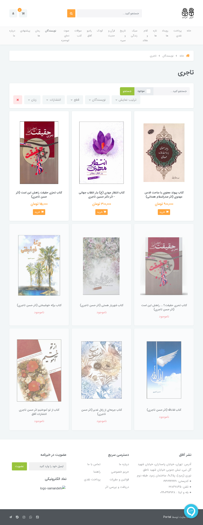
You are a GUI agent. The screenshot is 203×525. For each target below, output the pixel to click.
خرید (162, 212)
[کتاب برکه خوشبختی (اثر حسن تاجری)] (39, 265)
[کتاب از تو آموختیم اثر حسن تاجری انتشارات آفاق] (39, 369)
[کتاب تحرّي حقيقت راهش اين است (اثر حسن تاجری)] (39, 152)
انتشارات (55, 99)
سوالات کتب (78, 33)
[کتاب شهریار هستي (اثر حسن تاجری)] (101, 265)
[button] (23, 13)
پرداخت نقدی (177, 33)
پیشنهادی (25, 31)
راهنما (97, 471)
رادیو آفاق (89, 33)
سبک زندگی (134, 33)
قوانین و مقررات (119, 479)
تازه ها (155, 33)
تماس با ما (94, 464)
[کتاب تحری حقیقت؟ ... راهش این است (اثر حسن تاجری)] (164, 265)
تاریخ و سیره (123, 36)
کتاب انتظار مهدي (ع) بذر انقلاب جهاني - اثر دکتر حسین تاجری (101, 194)
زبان (33, 99)
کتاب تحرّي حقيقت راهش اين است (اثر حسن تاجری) (39, 194)
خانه (189, 31)
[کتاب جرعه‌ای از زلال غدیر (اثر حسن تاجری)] (101, 369)
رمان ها (37, 33)
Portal (167, 517)
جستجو (127, 91)
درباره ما (12, 33)
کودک (100, 31)
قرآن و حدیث (111, 33)
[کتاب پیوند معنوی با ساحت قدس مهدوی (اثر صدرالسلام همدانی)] (164, 152)
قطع (76, 99)
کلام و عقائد (145, 36)
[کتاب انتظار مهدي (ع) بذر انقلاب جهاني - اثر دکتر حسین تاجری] (101, 152)
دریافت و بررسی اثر (117, 487)
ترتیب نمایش (127, 99)
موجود (141, 91)
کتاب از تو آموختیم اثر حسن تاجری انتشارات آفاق (39, 412)
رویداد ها (165, 33)
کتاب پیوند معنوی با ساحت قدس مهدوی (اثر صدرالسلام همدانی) (164, 194)
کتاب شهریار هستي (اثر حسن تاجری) (101, 305)
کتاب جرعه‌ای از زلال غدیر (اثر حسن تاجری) (101, 412)
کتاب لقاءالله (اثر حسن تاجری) (164, 410)
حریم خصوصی (120, 471)
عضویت (19, 466)
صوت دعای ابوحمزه (65, 36)
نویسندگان (50, 31)
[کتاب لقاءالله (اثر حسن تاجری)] (164, 369)
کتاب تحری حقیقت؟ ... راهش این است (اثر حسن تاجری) (164, 307)
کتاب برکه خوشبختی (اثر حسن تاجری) (39, 305)
